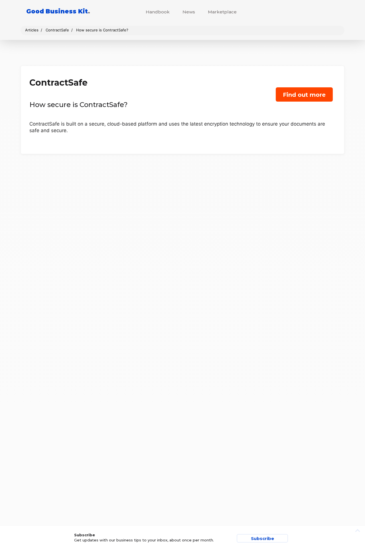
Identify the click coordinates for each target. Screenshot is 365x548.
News (188, 12)
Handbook (158, 12)
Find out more (304, 94)
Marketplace (222, 12)
